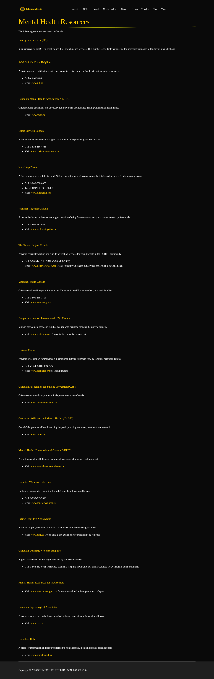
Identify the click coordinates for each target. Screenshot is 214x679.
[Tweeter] (182, 670)
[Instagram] (188, 670)
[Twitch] (193, 670)
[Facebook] (177, 670)
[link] (37, 83)
